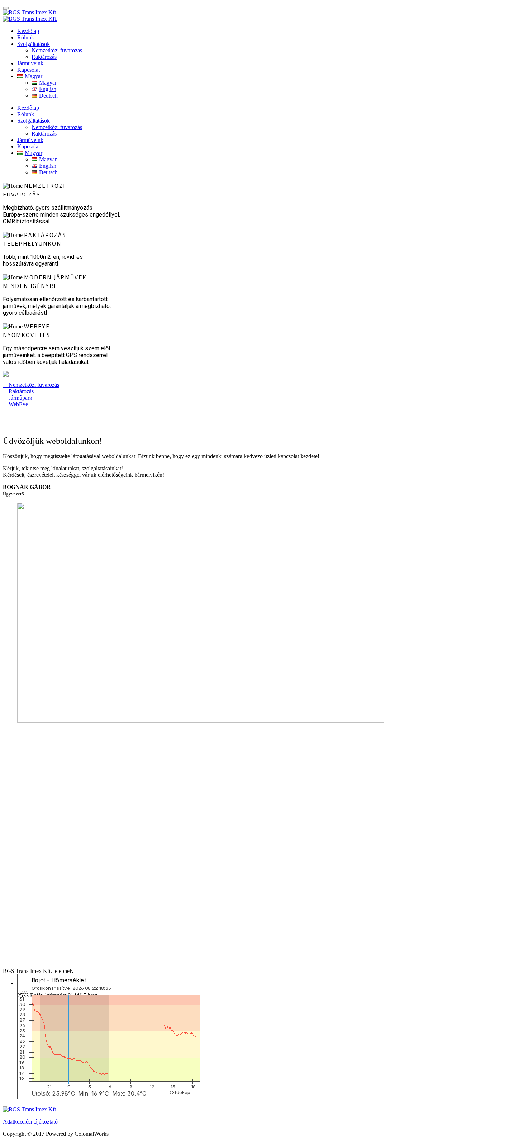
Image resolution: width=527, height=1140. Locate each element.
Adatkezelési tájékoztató (30, 1121)
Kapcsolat (28, 70)
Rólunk (25, 37)
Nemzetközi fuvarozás (57, 50)
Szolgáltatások (33, 44)
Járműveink (30, 63)
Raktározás (44, 57)
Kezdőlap (28, 31)
